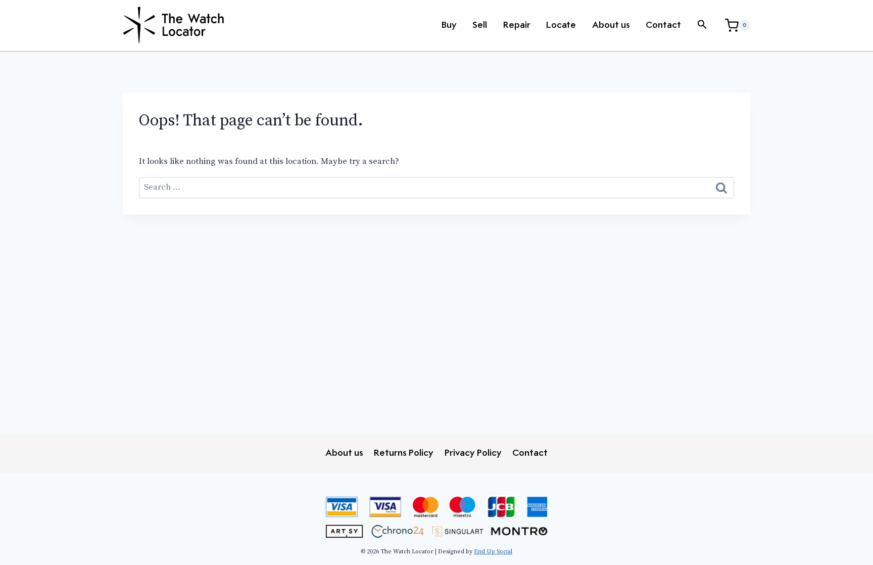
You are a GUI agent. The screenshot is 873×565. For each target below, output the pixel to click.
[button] (702, 25)
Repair (516, 25)
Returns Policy (403, 453)
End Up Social (493, 551)
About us (611, 25)
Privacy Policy (473, 453)
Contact (663, 25)
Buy (449, 25)
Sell (479, 25)
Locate (561, 25)
